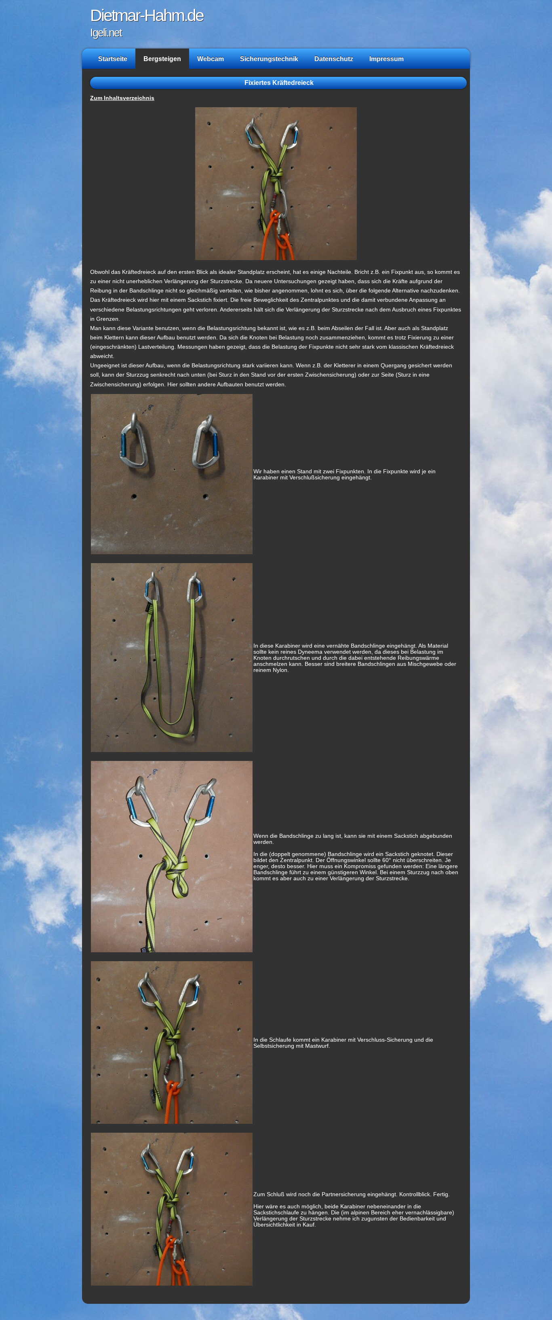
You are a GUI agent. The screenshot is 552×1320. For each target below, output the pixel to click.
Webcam (210, 58)
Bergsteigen (162, 58)
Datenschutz (333, 58)
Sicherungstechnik (269, 58)
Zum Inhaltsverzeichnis (122, 98)
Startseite (112, 58)
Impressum (386, 58)
